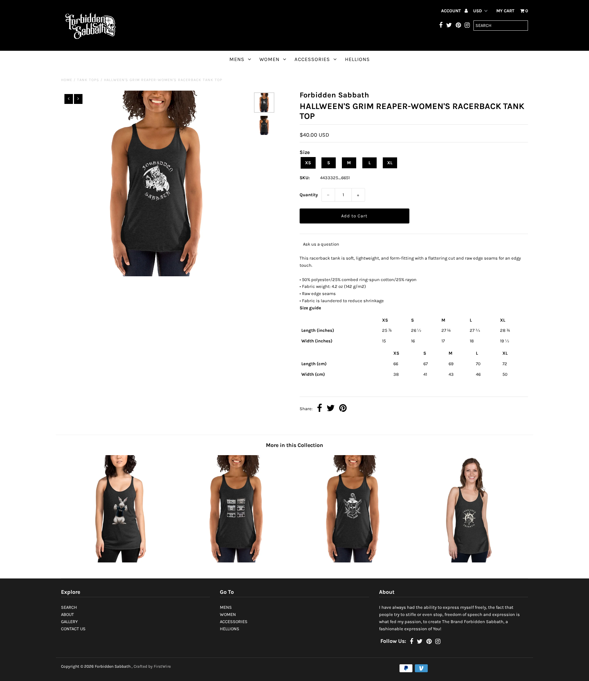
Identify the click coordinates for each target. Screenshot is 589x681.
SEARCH (69, 607)
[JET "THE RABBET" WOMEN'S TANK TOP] (119, 560)
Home (66, 80)
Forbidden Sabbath (113, 666)
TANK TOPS (88, 80)
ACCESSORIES (312, 59)
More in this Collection (294, 445)
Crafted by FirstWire (152, 666)
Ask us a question (321, 244)
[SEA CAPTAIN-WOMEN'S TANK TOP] (352, 560)
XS (308, 162)
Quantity (309, 194)
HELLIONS (357, 59)
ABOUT (67, 614)
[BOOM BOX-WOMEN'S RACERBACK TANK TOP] (236, 560)
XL (389, 162)
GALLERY (69, 621)
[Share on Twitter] (331, 409)
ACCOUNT (451, 10)
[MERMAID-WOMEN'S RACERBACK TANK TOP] (469, 560)
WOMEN (269, 59)
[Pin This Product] (343, 409)
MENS (236, 59)
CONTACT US (73, 628)
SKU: (305, 177)
